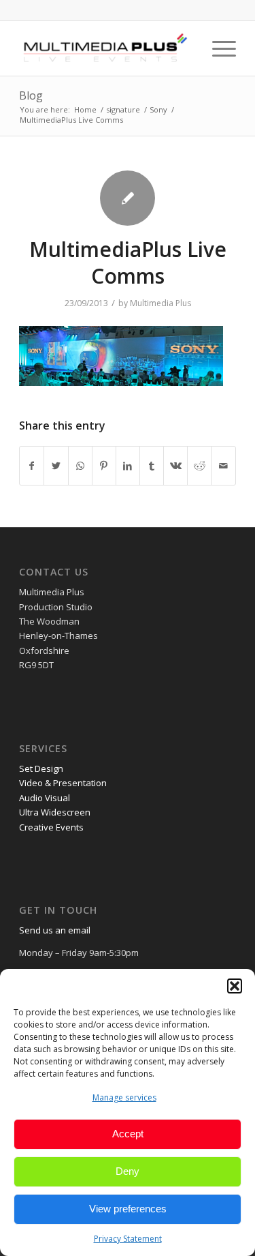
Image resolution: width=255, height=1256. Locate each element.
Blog (31, 95)
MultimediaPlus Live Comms (127, 262)
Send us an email (54, 930)
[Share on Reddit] (199, 466)
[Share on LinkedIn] (127, 466)
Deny (127, 1171)
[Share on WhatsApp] (80, 466)
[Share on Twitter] (55, 466)
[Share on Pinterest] (104, 466)
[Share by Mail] (223, 466)
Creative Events (51, 827)
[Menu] (217, 48)
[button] (234, 986)
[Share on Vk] (175, 466)
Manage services (124, 1097)
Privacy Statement (128, 1238)
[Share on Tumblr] (151, 466)
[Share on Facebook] (32, 466)
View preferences (128, 1208)
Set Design (41, 768)
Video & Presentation (63, 783)
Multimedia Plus (160, 303)
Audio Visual (44, 798)
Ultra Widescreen (54, 812)
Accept (127, 1133)
